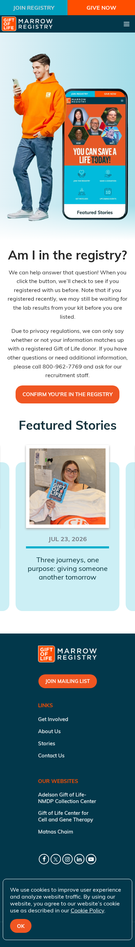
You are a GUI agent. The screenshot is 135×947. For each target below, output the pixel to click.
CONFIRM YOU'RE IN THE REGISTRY (67, 394)
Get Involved (53, 719)
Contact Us (51, 755)
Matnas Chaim (55, 831)
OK (21, 926)
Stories (46, 743)
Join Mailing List (67, 681)
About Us (49, 731)
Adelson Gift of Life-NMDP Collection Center (67, 797)
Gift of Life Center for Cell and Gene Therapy (65, 816)
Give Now (101, 7)
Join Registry (33, 7)
